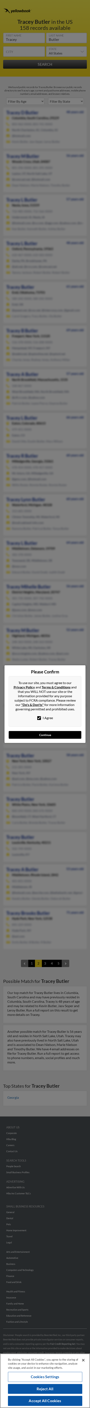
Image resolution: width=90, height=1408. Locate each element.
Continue (45, 735)
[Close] (83, 1360)
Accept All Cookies (45, 1400)
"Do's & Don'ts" (32, 705)
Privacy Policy (24, 687)
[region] (45, 1381)
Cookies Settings (45, 1376)
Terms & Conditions (56, 687)
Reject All (45, 1389)
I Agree (47, 718)
